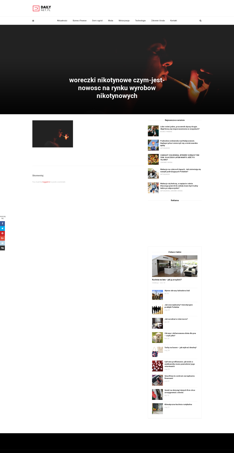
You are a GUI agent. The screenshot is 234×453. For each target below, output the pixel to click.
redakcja (155, 283)
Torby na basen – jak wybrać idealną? (181, 347)
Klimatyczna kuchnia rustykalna (178, 404)
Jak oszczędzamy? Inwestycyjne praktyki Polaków (179, 306)
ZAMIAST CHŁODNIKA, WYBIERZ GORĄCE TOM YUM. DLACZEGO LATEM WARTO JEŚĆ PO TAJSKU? (179, 157)
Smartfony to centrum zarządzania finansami (180, 377)
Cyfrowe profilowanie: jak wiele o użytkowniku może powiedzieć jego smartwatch (180, 364)
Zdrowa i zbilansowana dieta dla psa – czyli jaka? (180, 334)
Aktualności (62, 21)
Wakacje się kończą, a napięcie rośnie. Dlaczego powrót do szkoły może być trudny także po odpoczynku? (179, 186)
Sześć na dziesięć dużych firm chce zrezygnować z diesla (180, 391)
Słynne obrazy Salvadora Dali (177, 291)
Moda (110, 21)
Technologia (140, 21)
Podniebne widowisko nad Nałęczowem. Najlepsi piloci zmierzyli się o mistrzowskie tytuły (179, 143)
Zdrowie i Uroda (158, 21)
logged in (46, 182)
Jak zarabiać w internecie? (176, 319)
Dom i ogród (97, 21)
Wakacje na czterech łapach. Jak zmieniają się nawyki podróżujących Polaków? (180, 170)
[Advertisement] (175, 224)
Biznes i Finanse (80, 21)
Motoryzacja (124, 21)
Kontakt (173, 21)
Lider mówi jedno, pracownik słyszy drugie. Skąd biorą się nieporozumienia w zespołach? (180, 128)
